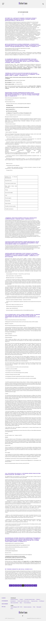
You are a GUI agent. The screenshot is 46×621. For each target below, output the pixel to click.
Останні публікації (27, 602)
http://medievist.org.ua (21, 66)
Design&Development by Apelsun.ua (34, 618)
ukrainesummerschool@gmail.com (25, 458)
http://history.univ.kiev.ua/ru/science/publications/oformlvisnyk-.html (17, 152)
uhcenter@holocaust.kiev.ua (18, 310)
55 (25, 585)
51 (15, 585)
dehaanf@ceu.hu (29, 530)
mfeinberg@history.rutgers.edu (11, 531)
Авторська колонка (14, 599)
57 (30, 585)
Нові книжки (5, 603)
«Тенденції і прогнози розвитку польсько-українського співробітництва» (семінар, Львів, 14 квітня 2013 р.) (21, 218)
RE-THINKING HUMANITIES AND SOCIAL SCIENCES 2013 (18, 569)
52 (18, 585)
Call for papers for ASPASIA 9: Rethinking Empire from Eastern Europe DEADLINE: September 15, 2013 (23, 474)
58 (32, 585)
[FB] (22, 615)
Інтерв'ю (21, 599)
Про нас (3, 606)
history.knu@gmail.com (36, 159)
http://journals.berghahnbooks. (12, 532)
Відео (21, 602)
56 (27, 585)
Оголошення (5, 600)
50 (13, 585)
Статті (12, 608)
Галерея (3, 598)
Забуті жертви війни (14, 602)
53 (20, 585)
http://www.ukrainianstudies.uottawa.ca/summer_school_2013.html (17, 463)
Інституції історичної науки (30, 599)
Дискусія (38, 599)
